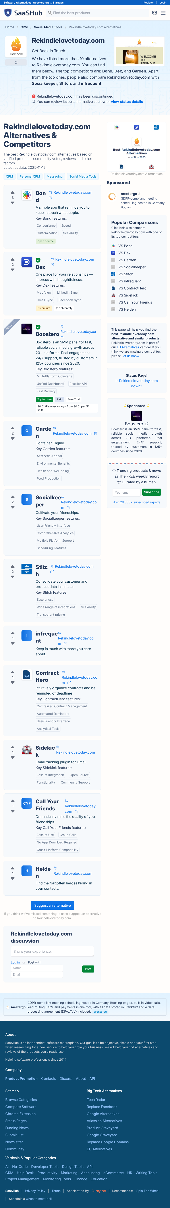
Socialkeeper (44, 83)
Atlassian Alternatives (104, 1121)
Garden (139, 71)
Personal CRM (30, 176)
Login (163, 2)
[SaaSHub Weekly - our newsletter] (154, 13)
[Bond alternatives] (26, 195)
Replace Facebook (102, 1106)
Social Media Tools (82, 176)
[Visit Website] (50, 197)
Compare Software (21, 1106)
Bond (107, 71)
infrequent (91, 83)
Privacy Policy (35, 1191)
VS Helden (127, 309)
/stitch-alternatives (22, 562)
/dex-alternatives (21, 255)
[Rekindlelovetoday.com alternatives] (16, 46)
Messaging (55, 176)
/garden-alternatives (24, 423)
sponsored (100, 1011)
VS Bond (125, 246)
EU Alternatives (128, 347)
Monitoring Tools (57, 1179)
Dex (118, 71)
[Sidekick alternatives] (26, 749)
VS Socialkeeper (132, 267)
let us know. (131, 356)
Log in (16, 962)
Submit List (14, 1135)
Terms (56, 1191)
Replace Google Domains (108, 1142)
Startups (58, 2)
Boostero (134, 423)
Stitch (65, 83)
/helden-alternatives (23, 864)
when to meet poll (39, 1199)
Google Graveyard (102, 1135)
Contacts (48, 1078)
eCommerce (113, 1173)
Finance (80, 1179)
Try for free (44, 399)
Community (14, 1149)
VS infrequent (129, 281)
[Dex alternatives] (26, 262)
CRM (9, 176)
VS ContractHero (132, 288)
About (81, 1078)
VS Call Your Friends (135, 302)
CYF (27, 803)
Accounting (90, 1173)
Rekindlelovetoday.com (72, 192)
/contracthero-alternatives (28, 667)
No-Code (20, 1166)
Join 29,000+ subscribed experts (136, 502)
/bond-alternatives (22, 188)
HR (129, 1173)
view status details (127, 101)
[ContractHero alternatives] (26, 674)
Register (148, 2)
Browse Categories (21, 1099)
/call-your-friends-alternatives (32, 796)
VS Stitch (125, 274)
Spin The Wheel (147, 1191)
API (92, 1078)
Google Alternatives (103, 1114)
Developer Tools (44, 1166)
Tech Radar (96, 1099)
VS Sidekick (128, 295)
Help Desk (25, 1173)
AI (7, 1166)
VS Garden (127, 260)
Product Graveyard (102, 1128)
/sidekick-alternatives (25, 742)
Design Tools (72, 1166)
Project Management (22, 1179)
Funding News (17, 1128)
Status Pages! (16, 1121)
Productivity (47, 1173)
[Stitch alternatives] (26, 569)
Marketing (69, 1173)
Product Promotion (21, 1078)
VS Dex (124, 253)
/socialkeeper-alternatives (28, 492)
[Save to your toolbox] (16, 62)
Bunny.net (99, 1191)
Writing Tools (146, 1173)
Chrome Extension (20, 1114)
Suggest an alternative (52, 905)
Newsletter (14, 1142)
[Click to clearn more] (85, 1007)
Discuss (66, 1078)
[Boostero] (26, 329)
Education (99, 1179)
